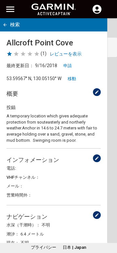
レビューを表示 (66, 54)
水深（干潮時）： (23, 225)
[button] (109, 223)
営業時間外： (19, 195)
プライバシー (43, 247)
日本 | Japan (74, 247)
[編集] (97, 92)
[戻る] (5, 24)
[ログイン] (97, 13)
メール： (14, 186)
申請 (67, 65)
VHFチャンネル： (23, 177)
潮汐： (12, 234)
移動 (72, 78)
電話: (11, 168)
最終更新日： (20, 65)
